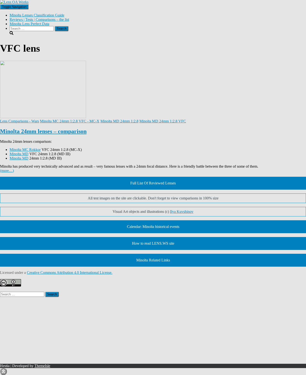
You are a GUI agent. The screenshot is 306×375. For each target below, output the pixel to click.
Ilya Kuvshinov (181, 212)
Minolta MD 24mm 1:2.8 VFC (162, 121)
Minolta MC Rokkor (25, 150)
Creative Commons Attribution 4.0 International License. (69, 272)
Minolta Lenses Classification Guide (37, 15)
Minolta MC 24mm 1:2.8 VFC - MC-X (69, 121)
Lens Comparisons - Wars (19, 121)
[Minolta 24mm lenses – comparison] (43, 117)
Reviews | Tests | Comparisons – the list (39, 19)
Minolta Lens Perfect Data (29, 24)
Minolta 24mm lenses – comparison (43, 131)
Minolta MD (19, 154)
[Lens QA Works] (14, 2)
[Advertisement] (143, 330)
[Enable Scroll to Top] (3, 371)
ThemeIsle (42, 366)
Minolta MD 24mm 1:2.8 (119, 121)
